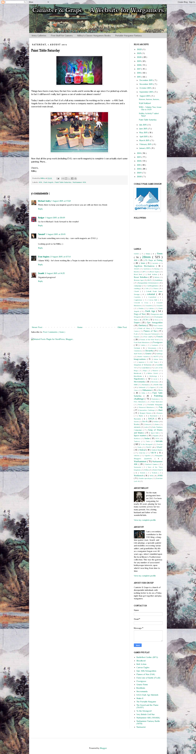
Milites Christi (153, 373)
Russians (138, 419)
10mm (148, 254)
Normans (146, 385)
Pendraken (155, 399)
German (137, 348)
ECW (146, 320)
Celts (147, 288)
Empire (137, 322)
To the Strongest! (146, 444)
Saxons (136, 421)
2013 (139, 157)
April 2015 (144, 136)
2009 (139, 173)
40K (41, 182)
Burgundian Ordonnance (148, 283)
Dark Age (150, 311)
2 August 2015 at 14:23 (55, 273)
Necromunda (140, 382)
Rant (161, 410)
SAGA (152, 418)
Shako (157, 424)
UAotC (160, 447)
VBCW (154, 453)
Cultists (151, 308)
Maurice (156, 370)
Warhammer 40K (79, 182)
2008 (139, 176)
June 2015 (143, 128)
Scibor (156, 422)
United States (157, 450)
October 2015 (145, 88)
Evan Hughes (44, 256)
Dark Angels (48, 182)
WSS (152, 476)
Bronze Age (139, 280)
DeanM (41, 273)
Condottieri (153, 297)
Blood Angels (155, 272)
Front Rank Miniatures (142, 342)
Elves (157, 320)
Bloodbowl (140, 661)
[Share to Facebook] (72, 178)
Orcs (160, 390)
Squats (156, 436)
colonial (151, 294)
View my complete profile (145, 520)
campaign (138, 286)
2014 (139, 153)
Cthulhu (141, 308)
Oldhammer (147, 390)
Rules (141, 416)
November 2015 (146, 84)
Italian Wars (158, 359)
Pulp (161, 407)
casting (137, 289)
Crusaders (149, 305)
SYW (158, 438)
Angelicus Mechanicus (145, 266)
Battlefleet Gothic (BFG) (147, 657)
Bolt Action (153, 274)
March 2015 (144, 140)
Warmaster (138, 467)
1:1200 (137, 254)
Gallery (143, 345)
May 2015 (143, 132)
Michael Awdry (44, 201)
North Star (158, 385)
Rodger (41, 217)
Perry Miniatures (140, 402)
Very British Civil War (145, 714)
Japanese (142, 362)
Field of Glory (144, 328)
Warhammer (140, 461)
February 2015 (145, 144)
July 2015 (143, 125)
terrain (159, 441)
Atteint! (137, 269)
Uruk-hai (142, 453)
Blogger (103, 748)
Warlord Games (152, 464)
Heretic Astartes (144, 356)
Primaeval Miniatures (147, 407)
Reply (40, 209)
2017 (139, 69)
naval (155, 379)
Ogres (153, 387)
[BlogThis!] (66, 178)
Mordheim (138, 376)
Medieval (138, 373)
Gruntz (148, 353)
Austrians (147, 269)
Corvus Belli (153, 300)
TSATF (149, 447)
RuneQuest (154, 416)
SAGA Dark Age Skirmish (147, 695)
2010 (139, 169)
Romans (160, 413)
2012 (139, 161)
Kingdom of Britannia (143, 365)
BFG (145, 272)
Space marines (141, 435)
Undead (142, 450)
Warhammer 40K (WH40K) (148, 718)
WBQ (146, 470)
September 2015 (146, 92)
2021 (139, 53)
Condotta (138, 297)
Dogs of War (140, 314)
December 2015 (146, 80)
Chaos (156, 289)
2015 (139, 77)
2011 (139, 165)
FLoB (136, 334)
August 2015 (145, 96)
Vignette (147, 455)
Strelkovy (137, 438)
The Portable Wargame (146, 701)
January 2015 (145, 148)
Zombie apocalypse (146, 478)
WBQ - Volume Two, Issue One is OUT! (150, 108)
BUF (150, 280)
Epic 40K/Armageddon (146, 671)
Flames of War (150, 331)
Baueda (136, 272)
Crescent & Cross (142, 303)
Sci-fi (145, 421)
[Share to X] (69, 178)
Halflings (159, 354)
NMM (136, 385)
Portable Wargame (155, 405)
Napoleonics (140, 379)
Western (143, 473)
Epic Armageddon (155, 322)
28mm (147, 257)
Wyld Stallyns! (145, 103)
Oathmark (142, 387)
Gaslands (155, 345)
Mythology (154, 376)
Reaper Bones (146, 413)
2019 (139, 61)
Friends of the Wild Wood (149, 339)
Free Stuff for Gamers (62, 35)
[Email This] (62, 178)
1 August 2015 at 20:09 (55, 217)
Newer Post (37, 327)
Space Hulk (155, 433)
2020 (139, 57)
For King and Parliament (150, 334)
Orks (143, 393)
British (157, 277)
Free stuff (148, 337)
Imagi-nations (140, 359)
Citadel (137, 291)
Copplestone (138, 300)
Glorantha (149, 351)
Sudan (147, 438)
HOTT (156, 357)
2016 (139, 73)
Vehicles (137, 455)
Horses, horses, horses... (149, 99)
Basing (157, 269)
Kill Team (154, 362)
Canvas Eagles (142, 667)
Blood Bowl (138, 274)
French (159, 336)
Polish (140, 404)
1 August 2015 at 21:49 (55, 234)
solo (147, 427)
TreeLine (160, 444)
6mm (143, 263)
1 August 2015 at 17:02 (61, 201)
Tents (148, 441)
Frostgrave (158, 342)
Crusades (159, 305)
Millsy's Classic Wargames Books (94, 35)
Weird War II (158, 470)
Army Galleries (38, 35)
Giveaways (153, 348)
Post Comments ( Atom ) (54, 332)
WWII (160, 475)
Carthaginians (153, 286)
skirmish (137, 427)
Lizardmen (145, 368)
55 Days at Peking (154, 260)
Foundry (137, 337)
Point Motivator (157, 402)
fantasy (143, 325)
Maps (145, 370)
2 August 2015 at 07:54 (60, 256)
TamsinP (41, 234)
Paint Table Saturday (63, 182)
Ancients (155, 263)
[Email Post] (58, 178)
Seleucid (148, 424)
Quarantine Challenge (147, 410)
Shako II (139, 698)
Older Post (122, 327)
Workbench (139, 475)
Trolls (139, 447)
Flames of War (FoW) (145, 674)
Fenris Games (158, 325)
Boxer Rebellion (141, 277)
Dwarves (148, 317)
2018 (139, 65)
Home (80, 327)
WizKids (155, 473)
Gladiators (138, 351)
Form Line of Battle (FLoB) (148, 678)
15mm (160, 253)
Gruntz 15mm (142, 684)
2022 (139, 49)
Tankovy (137, 441)
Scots (137, 424)
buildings (159, 280)
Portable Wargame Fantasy (128, 35)
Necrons (155, 382)
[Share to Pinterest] (75, 178)
